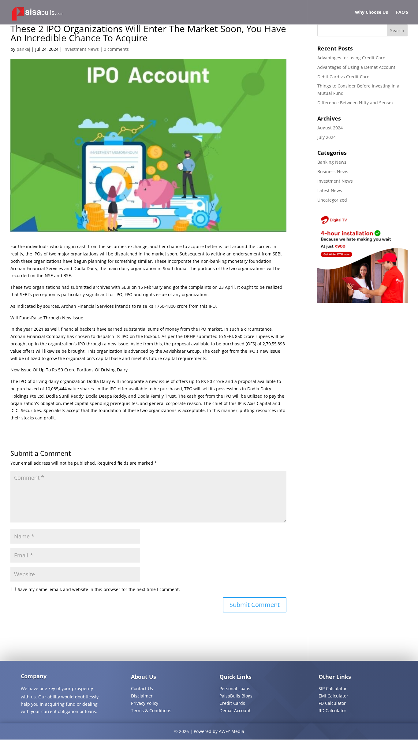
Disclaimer (142, 696)
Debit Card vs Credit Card (343, 77)
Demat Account (235, 710)
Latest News (329, 190)
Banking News (331, 162)
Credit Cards (232, 703)
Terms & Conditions (151, 710)
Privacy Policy (144, 703)
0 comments (116, 49)
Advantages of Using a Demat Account (356, 67)
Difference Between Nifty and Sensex (355, 103)
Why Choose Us (371, 12)
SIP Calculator (333, 688)
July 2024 (326, 137)
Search (397, 30)
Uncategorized (332, 200)
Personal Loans (234, 688)
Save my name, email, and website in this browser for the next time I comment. (99, 589)
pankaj (23, 49)
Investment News (81, 49)
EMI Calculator (333, 696)
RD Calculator (332, 710)
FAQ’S (402, 12)
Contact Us (142, 688)
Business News (332, 171)
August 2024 (330, 128)
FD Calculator (332, 703)
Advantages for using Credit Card (351, 58)
